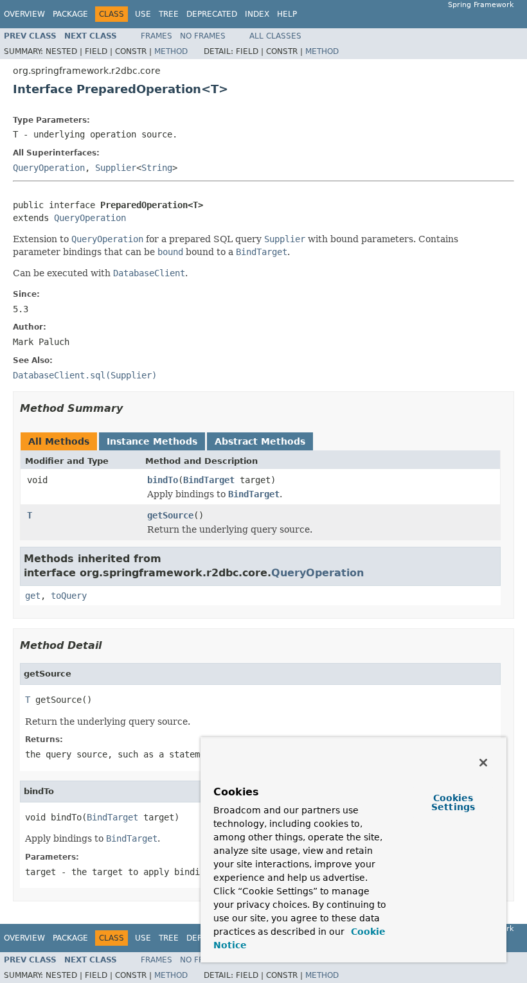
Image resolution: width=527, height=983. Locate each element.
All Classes (275, 35)
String (156, 168)
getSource (170, 515)
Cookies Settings (453, 802)
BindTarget (209, 480)
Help (287, 14)
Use (143, 14)
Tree (169, 14)
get (32, 595)
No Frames (203, 35)
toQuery (69, 595)
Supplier (115, 168)
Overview (24, 14)
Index (257, 14)
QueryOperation (49, 168)
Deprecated (211, 14)
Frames (156, 35)
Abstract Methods (260, 441)
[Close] (483, 762)
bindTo (162, 480)
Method (171, 51)
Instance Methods (152, 441)
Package (70, 14)
